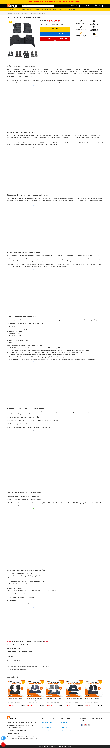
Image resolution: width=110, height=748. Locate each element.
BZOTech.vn (68, 746)
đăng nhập (15, 669)
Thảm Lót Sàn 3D (24, 13)
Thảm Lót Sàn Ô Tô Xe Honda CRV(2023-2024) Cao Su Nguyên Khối (16, 700)
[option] (11, 54)
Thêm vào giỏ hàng (57, 24)
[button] (101, 693)
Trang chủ (9, 13)
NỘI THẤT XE (16, 13)
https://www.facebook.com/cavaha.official (24, 597)
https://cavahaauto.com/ (18, 594)
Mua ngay (55, 29)
